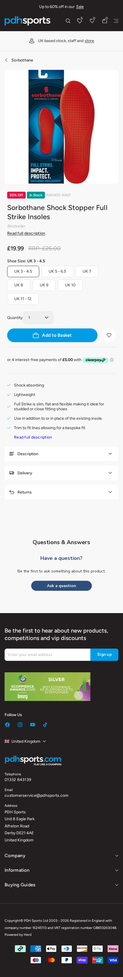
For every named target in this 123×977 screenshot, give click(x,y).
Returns (24, 492)
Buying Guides (20, 884)
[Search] (68, 21)
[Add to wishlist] (109, 335)
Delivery (24, 473)
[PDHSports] (27, 20)
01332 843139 (18, 779)
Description (27, 453)
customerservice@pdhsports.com (36, 795)
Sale (80, 6)
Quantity (15, 317)
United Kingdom (25, 741)
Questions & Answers (61, 542)
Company (15, 855)
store (89, 40)
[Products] (116, 21)
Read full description (26, 233)
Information (17, 870)
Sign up (104, 654)
